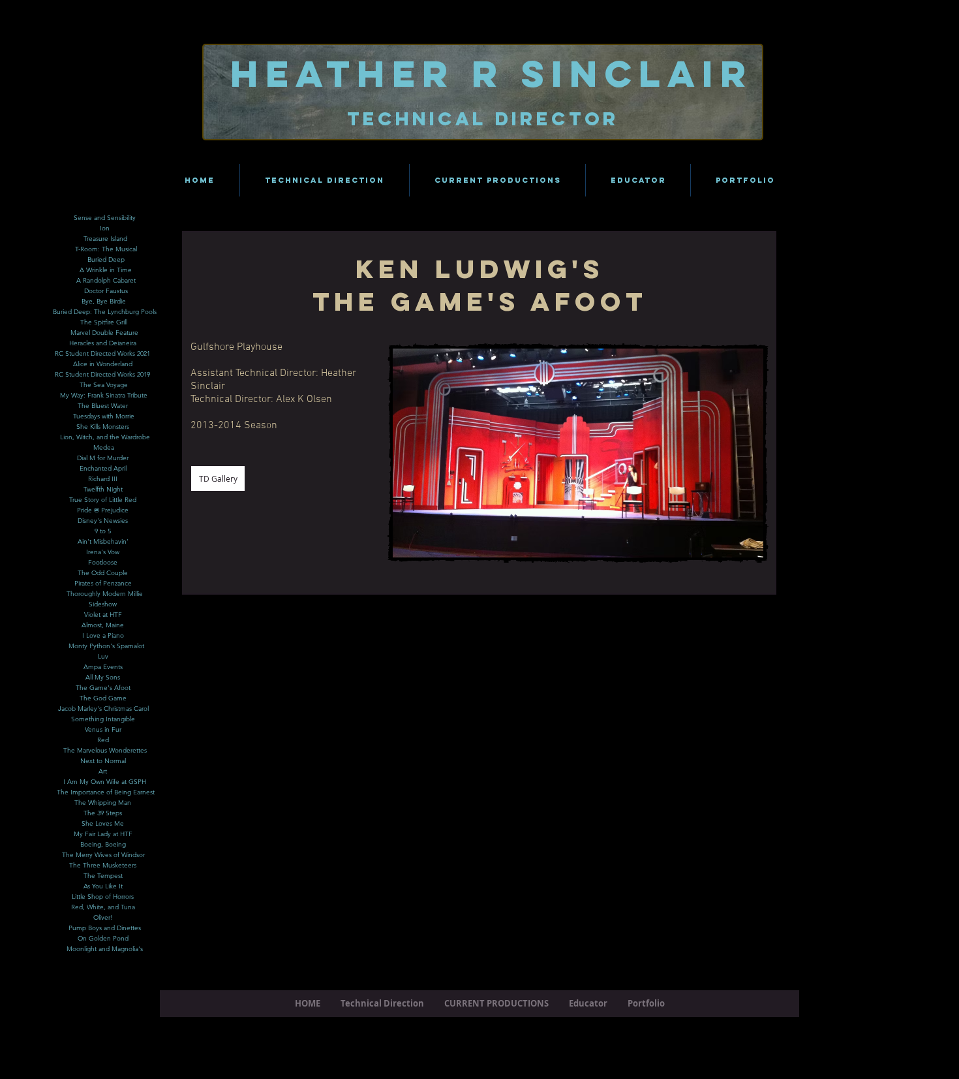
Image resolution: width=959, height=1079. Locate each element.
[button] (436, 453)
